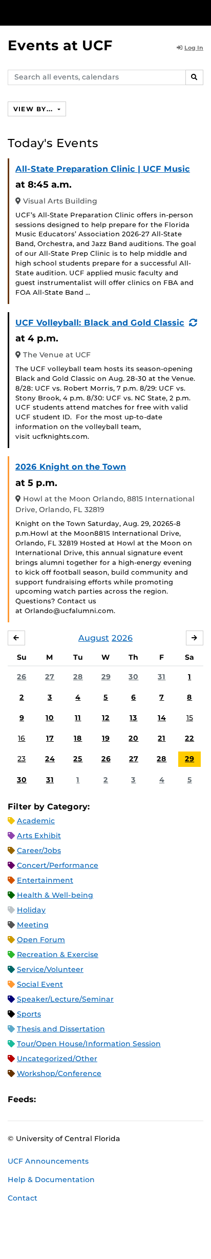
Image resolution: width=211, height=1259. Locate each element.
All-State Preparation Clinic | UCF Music (102, 169)
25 (77, 758)
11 (78, 717)
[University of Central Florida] (78, 13)
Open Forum (41, 939)
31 (161, 676)
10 (50, 717)
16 (21, 738)
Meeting (33, 924)
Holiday (31, 910)
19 (106, 738)
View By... (34, 109)
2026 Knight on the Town (70, 467)
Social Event (40, 984)
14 (162, 717)
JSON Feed (119, 1099)
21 (161, 738)
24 (50, 758)
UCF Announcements (48, 1161)
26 (21, 676)
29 (106, 676)
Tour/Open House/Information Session (89, 1043)
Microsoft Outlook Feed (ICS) (66, 1099)
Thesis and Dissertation (61, 1028)
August (93, 638)
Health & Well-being (55, 895)
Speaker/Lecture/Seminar (65, 999)
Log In (193, 47)
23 (21, 758)
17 (50, 738)
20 (133, 738)
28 (78, 676)
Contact (22, 1198)
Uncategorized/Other (57, 1058)
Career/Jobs (39, 850)
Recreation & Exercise (57, 954)
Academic (36, 820)
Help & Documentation (51, 1179)
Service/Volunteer (50, 969)
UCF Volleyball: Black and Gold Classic (99, 323)
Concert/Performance (57, 865)
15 (189, 717)
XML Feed (101, 1099)
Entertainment (45, 880)
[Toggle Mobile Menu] (200, 12)
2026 (122, 638)
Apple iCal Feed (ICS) (49, 1099)
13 (133, 717)
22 (189, 738)
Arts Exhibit (39, 835)
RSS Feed (84, 1099)
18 (78, 738)
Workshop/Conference (59, 1073)
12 (106, 717)
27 (49, 676)
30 (133, 676)
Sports (29, 1014)
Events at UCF (60, 45)
